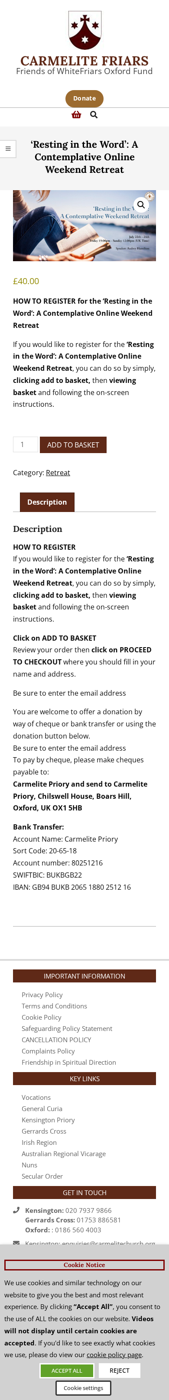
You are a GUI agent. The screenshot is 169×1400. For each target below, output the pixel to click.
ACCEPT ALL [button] (67, 1370)
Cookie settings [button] (83, 1388)
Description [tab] (47, 502)
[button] (141, 205)
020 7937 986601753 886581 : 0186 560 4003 (73, 1220)
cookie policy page (114, 1354)
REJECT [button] (120, 1370)
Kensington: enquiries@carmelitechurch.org (90, 1243)
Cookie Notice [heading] (84, 1265)
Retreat (58, 472)
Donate (84, 98)
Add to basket (73, 445)
